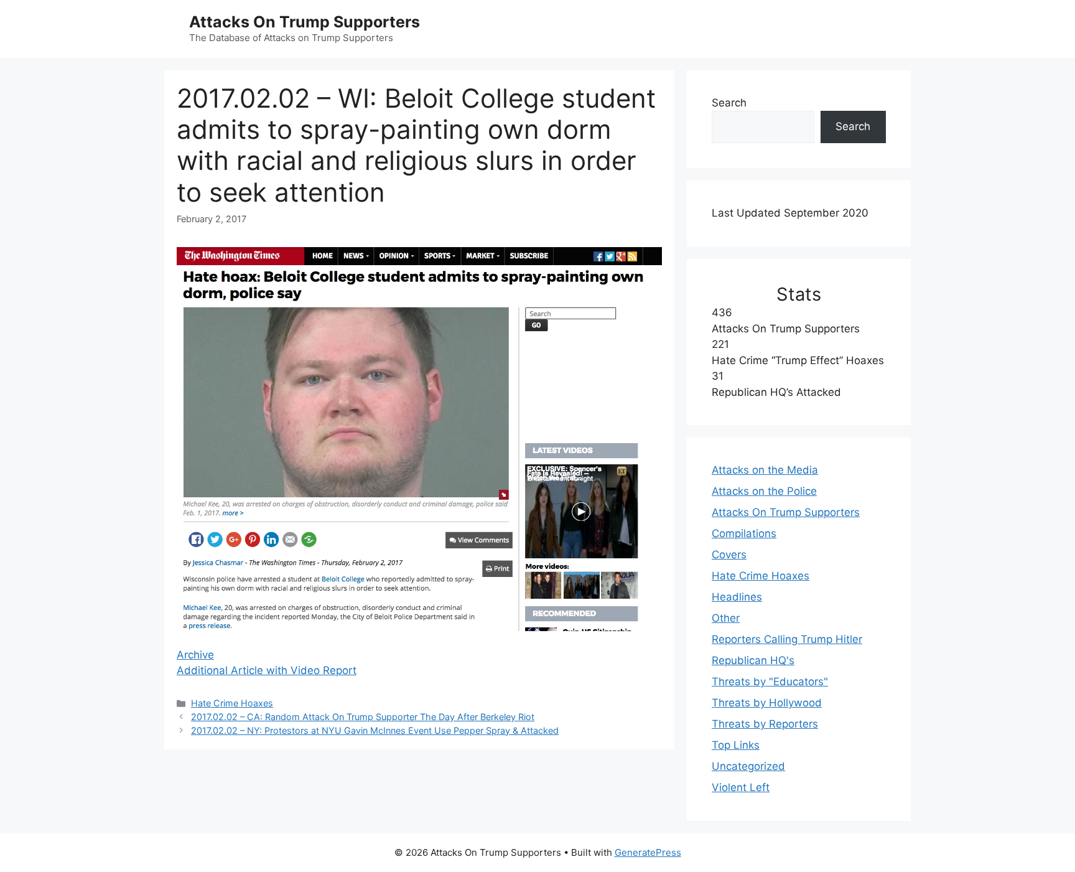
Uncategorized (748, 766)
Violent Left (741, 787)
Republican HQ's (753, 660)
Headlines (737, 597)
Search (729, 102)
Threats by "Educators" (770, 681)
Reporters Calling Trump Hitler (787, 639)
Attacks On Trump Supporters (304, 21)
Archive (195, 655)
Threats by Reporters (765, 724)
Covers (729, 554)
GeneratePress (648, 852)
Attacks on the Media (765, 470)
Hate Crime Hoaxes (232, 703)
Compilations (744, 533)
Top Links (736, 745)
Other (726, 618)
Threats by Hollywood (767, 702)
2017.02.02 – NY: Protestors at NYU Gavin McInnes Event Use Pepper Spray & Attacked (375, 730)
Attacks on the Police (764, 491)
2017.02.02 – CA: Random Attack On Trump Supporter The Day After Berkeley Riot (362, 716)
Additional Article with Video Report (266, 670)
